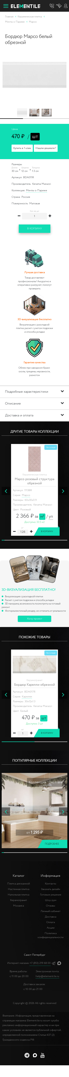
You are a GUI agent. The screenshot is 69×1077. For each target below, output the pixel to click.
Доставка (50, 917)
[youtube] (42, 1055)
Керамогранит (18, 900)
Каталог (18, 875)
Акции (50, 928)
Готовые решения (50, 895)
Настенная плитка (18, 889)
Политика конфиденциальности (50, 935)
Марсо (26, 495)
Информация (50, 875)
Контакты (50, 884)
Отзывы (50, 906)
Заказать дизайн (50, 889)
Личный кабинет (50, 911)
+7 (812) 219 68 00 (40, 963)
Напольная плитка (18, 895)
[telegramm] (26, 1055)
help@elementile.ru (47, 976)
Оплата (50, 922)
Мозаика (18, 906)
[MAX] (59, 963)
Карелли (27, 697)
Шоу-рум (50, 900)
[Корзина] (59, 5)
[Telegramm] (53, 963)
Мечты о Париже (36, 190)
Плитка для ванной (18, 884)
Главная (9, 17)
